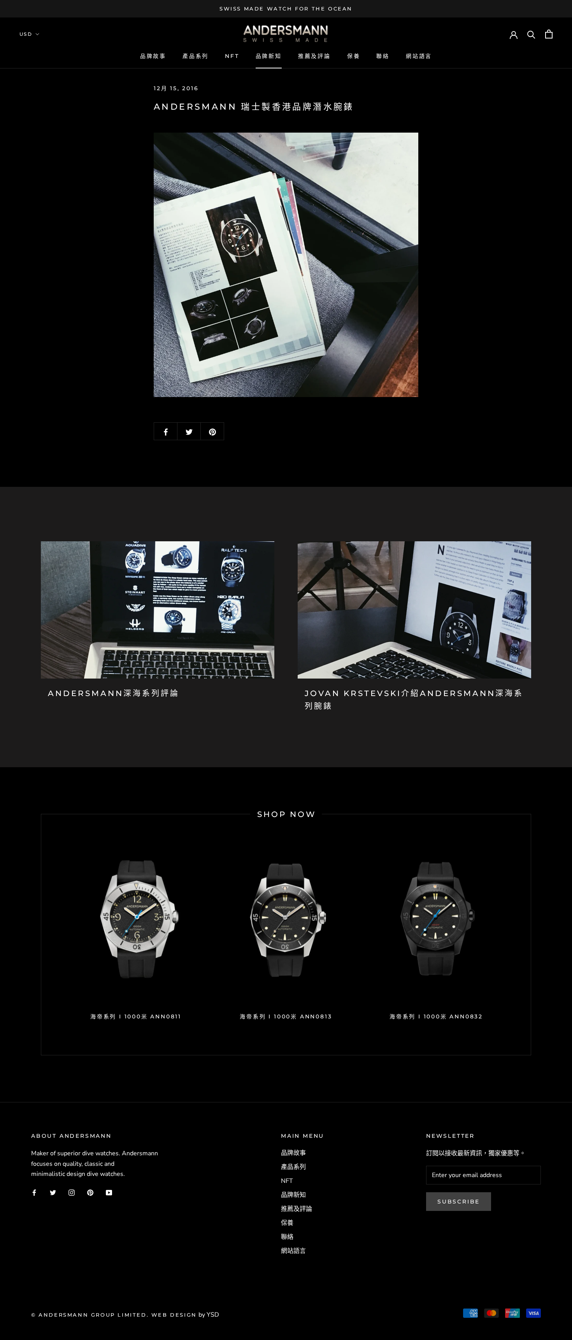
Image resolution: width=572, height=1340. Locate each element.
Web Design (174, 1315)
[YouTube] (109, 1192)
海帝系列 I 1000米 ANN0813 (286, 1016)
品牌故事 (153, 55)
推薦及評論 (314, 55)
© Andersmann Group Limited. (91, 1315)
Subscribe (458, 1201)
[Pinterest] (90, 1192)
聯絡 (383, 55)
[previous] (41, 934)
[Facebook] (34, 1192)
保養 (353, 55)
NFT (232, 55)
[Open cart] (549, 34)
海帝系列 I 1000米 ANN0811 (135, 1016)
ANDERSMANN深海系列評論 (113, 693)
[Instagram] (71, 1192)
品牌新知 (269, 55)
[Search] (531, 34)
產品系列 (195, 55)
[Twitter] (53, 1192)
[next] (530, 934)
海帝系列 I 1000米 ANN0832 (436, 1016)
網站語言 (419, 55)
